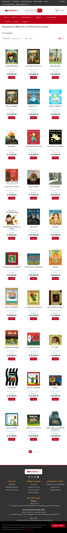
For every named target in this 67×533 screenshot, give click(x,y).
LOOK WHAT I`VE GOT (11, 187)
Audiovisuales (25, 17)
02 (33, 452)
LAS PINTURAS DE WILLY (55, 307)
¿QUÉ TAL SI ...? (33, 106)
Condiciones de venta (34, 487)
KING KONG (33, 227)
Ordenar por (7, 38)
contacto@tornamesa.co (11, 487)
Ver (26, 38)
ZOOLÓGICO (12, 388)
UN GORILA (11, 146)
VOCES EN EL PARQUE (12, 347)
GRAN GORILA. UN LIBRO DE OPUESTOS (55, 429)
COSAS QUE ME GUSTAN (34, 146)
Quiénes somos (6, 1)
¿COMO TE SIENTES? (55, 106)
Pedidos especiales (26, 1)
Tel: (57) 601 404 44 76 (30, 506)
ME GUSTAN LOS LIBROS (55, 146)
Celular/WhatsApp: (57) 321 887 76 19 (48, 506)
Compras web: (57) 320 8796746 (55, 484)
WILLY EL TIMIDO (11, 428)
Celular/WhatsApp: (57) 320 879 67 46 (41, 520)
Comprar (11, 77)
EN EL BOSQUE (55, 187)
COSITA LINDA (33, 187)
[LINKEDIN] (38, 477)
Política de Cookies (33, 492)
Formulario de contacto (11, 490)
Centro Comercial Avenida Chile (33, 510)
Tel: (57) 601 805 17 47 (30, 514)
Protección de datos (33, 490)
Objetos (38, 17)
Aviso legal (33, 484)
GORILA (55, 388)
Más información (29, 529)
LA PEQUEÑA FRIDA (11, 66)
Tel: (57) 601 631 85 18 (16, 506)
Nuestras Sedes (38, 1)
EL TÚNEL (55, 347)
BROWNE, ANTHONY (11, 69)
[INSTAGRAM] (35, 477)
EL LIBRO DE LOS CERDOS (33, 307)
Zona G (33, 501)
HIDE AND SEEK (55, 66)
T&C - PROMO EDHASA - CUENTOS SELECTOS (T (15, 4)
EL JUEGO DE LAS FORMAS (11, 267)
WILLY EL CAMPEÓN (33, 388)
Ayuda (46, 1)
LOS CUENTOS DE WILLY (33, 66)
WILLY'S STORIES (11, 106)
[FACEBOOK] (29, 477)
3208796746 (11, 484)
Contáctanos (15, 1)
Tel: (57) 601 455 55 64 (23, 520)
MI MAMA (55, 227)
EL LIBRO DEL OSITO (33, 347)
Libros (14, 17)
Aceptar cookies (58, 525)
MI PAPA (55, 267)
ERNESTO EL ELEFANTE (33, 428)
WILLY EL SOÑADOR (11, 307)
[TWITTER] (32, 477)
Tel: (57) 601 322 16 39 (16, 514)
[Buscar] (39, 11)
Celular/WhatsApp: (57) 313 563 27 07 (48, 514)
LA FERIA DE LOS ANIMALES (34, 267)
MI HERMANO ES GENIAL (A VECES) (11, 228)
